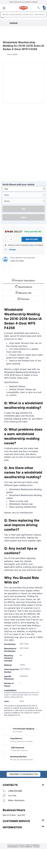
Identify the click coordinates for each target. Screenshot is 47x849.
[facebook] (5, 267)
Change (12, 249)
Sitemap (37, 847)
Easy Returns (16, 738)
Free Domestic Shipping (23, 729)
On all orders (17, 732)
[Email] (10, 267)
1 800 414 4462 (17, 261)
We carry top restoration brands (21, 759)
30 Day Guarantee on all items (21, 741)
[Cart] (43, 8)
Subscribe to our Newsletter (23, 774)
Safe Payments (17, 747)
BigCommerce (12, 847)
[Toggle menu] (9, 8)
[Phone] (39, 8)
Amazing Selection (18, 756)
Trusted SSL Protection (19, 750)
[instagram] (14, 835)
